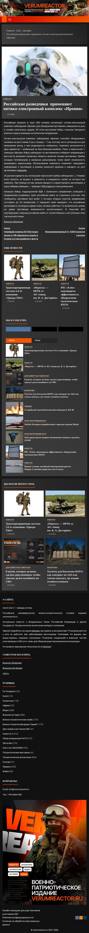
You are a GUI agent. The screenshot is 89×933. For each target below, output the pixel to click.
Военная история (11, 715)
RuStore (47, 646)
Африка (6, 705)
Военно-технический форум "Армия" (20, 724)
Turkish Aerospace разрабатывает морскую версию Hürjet (51, 424)
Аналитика (29, 390)
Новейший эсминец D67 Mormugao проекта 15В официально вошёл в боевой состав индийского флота (21, 233)
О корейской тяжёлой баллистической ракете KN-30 (49, 410)
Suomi (6, 696)
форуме (36, 631)
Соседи (6, 762)
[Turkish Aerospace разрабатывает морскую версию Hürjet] (14, 422)
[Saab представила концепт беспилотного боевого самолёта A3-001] (14, 437)
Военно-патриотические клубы (18, 719)
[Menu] (9, 19)
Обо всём (7, 743)
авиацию (22, 170)
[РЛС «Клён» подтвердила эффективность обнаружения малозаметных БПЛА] (72, 267)
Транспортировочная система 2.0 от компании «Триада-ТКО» (23, 527)
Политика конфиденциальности (17, 917)
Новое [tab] (12, 340)
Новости (7, 99)
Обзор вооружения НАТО (35, 421)
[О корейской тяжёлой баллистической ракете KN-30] (14, 408)
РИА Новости (48, 186)
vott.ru (6, 673)
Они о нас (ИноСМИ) (12, 748)
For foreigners (9, 691)
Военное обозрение (13, 222)
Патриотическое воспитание (17, 757)
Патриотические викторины (16, 752)
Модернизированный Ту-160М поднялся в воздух (65, 232)
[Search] (85, 19)
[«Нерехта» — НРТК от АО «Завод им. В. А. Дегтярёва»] (44, 267)
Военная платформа (12, 668)
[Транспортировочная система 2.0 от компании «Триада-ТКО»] (17, 267)
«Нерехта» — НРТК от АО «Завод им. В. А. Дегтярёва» (50, 366)
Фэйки (6, 771)
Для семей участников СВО (36, 376)
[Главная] (4, 19)
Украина (28, 406)
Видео (6, 710)
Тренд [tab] (37, 340)
